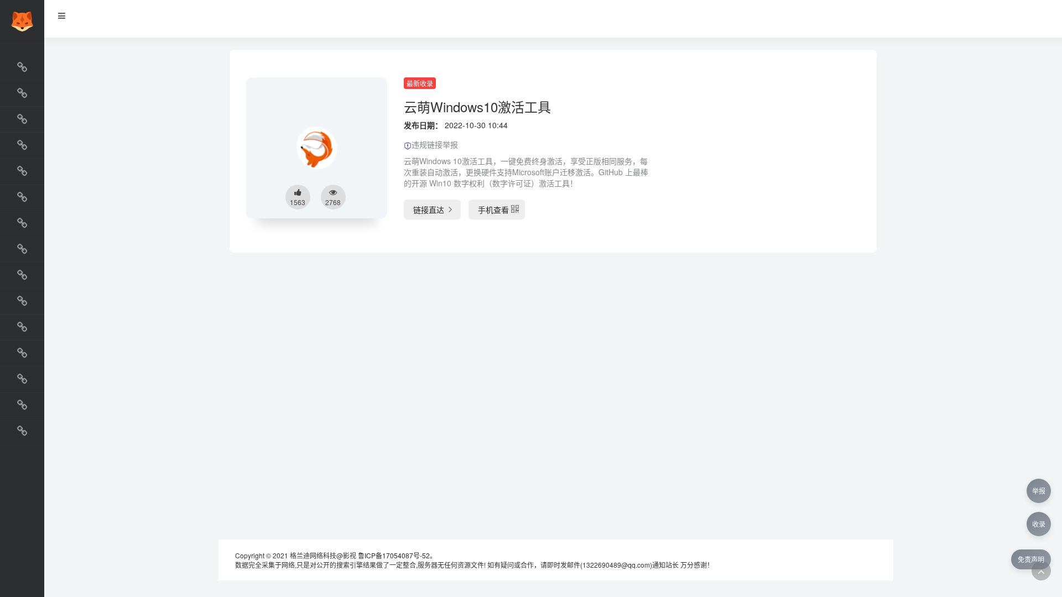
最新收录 (420, 83)
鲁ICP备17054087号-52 (394, 555)
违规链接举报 (435, 144)
